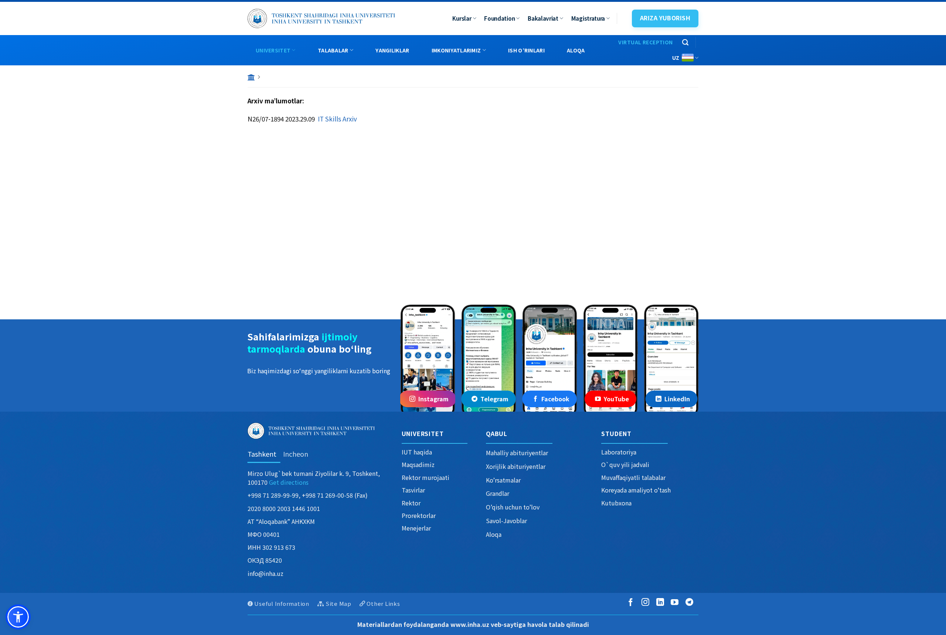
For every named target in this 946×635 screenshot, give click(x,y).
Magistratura (588, 18)
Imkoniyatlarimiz (456, 50)
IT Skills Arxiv (337, 118)
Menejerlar (416, 528)
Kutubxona (616, 502)
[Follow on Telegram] (690, 602)
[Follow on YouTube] (676, 602)
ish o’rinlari (526, 50)
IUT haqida (417, 451)
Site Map (338, 603)
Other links (383, 603)
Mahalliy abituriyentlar (517, 452)
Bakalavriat (543, 18)
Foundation (499, 18)
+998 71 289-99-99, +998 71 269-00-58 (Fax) (308, 495)
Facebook (555, 398)
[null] (18, 617)
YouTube (616, 398)
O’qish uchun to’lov (513, 506)
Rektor (411, 502)
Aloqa (576, 50)
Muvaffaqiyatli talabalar (633, 477)
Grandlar (497, 493)
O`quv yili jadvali (625, 464)
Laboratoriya (618, 451)
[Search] (685, 42)
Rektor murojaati (425, 477)
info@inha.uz (265, 573)
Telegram (494, 398)
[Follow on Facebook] (632, 602)
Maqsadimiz (418, 464)
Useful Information (281, 603)
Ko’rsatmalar (503, 480)
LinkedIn (677, 398)
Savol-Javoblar (506, 520)
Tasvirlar (413, 489)
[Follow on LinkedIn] (661, 602)
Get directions (289, 482)
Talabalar (333, 50)
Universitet (273, 50)
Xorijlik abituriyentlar (515, 466)
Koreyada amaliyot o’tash (636, 489)
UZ (676, 57)
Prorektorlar (419, 515)
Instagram (433, 398)
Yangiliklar (392, 50)
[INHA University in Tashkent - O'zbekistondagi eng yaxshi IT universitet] (321, 18)
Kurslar (461, 18)
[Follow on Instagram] (647, 602)
